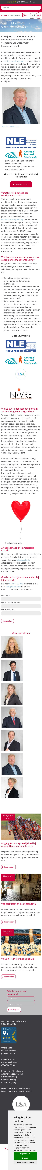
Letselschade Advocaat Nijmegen (16, 1091)
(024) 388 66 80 (8, 1065)
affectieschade (23, 560)
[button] (21, 184)
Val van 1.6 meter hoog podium (18, 958)
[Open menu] (38, 14)
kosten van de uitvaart (14, 61)
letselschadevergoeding (12, 219)
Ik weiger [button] (25, 1158)
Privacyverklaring (9, 1076)
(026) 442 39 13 (8, 1053)
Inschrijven (14, 1009)
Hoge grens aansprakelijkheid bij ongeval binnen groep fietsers (18, 845)
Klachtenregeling (8, 1082)
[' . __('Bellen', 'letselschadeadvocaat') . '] (32, 15)
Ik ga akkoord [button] (25, 1154)
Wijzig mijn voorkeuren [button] (25, 1162)
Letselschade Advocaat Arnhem (15, 1088)
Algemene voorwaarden (12, 1074)
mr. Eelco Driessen (10, 126)
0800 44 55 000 (16, 583)
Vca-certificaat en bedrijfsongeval (18, 903)
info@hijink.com (13, 586)
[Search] (39, 8)
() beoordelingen (25, 2)
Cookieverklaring (8, 1079)
